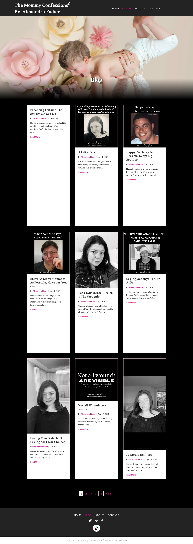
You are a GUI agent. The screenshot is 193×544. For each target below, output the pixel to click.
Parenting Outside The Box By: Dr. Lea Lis (46, 111)
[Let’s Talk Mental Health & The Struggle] (96, 259)
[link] (116, 8)
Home (77, 515)
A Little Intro (87, 152)
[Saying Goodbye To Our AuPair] (144, 252)
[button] (91, 521)
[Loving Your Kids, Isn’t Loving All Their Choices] (48, 395)
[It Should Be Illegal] (144, 403)
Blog (88, 515)
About (100, 515)
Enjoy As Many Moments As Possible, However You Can (48, 282)
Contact (113, 515)
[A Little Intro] (96, 125)
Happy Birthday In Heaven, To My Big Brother (139, 155)
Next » (109, 493)
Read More (35, 137)
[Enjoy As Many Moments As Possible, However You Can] (48, 252)
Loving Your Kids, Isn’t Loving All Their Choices (47, 440)
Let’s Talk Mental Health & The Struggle (95, 294)
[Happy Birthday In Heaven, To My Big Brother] (144, 125)
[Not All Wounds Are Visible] (96, 379)
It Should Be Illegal (139, 454)
